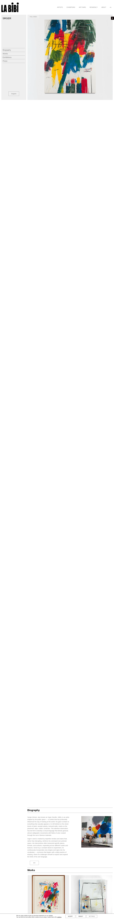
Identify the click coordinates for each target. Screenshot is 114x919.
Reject (81, 916)
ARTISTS (60, 7)
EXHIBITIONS (71, 7)
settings (59, 917)
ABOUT (103, 7)
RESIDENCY (94, 7)
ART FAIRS (82, 7)
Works (5, 54)
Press (5, 61)
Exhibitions (7, 57)
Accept (70, 916)
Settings (92, 916)
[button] (112, 18)
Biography (7, 50)
